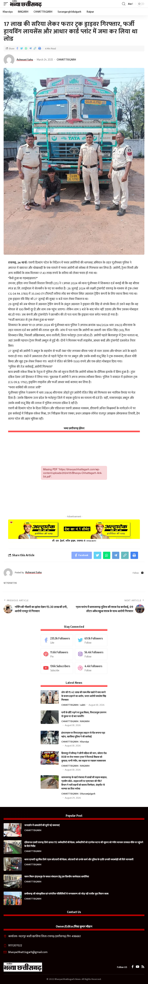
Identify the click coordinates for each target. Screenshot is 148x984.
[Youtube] (57, 668)
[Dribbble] (91, 668)
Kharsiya (84, 741)
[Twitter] (91, 640)
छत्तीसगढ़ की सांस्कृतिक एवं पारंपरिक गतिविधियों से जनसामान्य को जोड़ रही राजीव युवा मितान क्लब (66, 893)
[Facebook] (57, 640)
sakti (82, 704)
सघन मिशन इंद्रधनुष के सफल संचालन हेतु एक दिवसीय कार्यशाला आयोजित (56, 876)
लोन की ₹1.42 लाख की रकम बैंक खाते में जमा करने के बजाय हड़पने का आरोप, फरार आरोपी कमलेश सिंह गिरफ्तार (83, 696)
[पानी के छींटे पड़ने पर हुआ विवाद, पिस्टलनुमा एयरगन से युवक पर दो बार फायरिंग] (50, 717)
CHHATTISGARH (66, 59)
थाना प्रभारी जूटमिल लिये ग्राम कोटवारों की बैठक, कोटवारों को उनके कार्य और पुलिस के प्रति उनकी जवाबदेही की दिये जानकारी (78, 859)
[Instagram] (91, 654)
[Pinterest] (57, 654)
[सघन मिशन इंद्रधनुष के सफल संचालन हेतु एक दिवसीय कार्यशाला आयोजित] (13, 881)
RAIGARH (85, 721)
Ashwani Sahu (25, 59)
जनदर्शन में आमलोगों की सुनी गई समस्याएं (42, 825)
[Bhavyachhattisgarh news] (26, 4)
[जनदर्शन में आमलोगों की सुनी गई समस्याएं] (13, 830)
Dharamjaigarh (87, 793)
